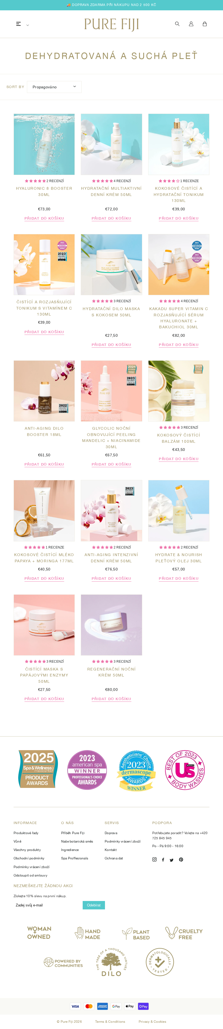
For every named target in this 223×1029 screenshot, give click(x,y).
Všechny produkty (27, 850)
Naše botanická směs (77, 841)
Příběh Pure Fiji (73, 833)
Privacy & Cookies (152, 1022)
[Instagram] (154, 860)
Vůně (17, 841)
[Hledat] (177, 24)
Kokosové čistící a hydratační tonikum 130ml (179, 194)
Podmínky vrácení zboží (31, 867)
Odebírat (94, 905)
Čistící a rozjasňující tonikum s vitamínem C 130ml (44, 308)
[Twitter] (172, 860)
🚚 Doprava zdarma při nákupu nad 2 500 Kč (111, 5)
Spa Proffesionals (74, 858)
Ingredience (70, 850)
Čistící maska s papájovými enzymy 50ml (44, 675)
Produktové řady (26, 833)
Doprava (111, 833)
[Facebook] (163, 860)
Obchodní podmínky (29, 858)
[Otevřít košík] (205, 24)
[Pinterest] (181, 860)
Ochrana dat (114, 858)
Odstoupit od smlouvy (30, 875)
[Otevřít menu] (18, 24)
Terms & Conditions (110, 1022)
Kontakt (111, 850)
